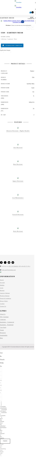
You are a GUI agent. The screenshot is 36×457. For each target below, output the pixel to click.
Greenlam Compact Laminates (4, 411)
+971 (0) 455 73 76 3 (24, 266)
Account (2, 282)
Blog (1, 338)
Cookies (2, 303)
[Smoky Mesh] (28, 27)
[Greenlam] (18, 2)
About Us (2, 314)
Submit (5, 441)
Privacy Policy (4, 301)
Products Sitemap (4, 296)
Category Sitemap (5, 293)
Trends (2, 330)
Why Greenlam (4, 317)
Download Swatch (14, 45)
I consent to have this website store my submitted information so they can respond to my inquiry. (3, 426)
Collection (3, 319)
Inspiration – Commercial (7, 322)
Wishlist (2, 285)
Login (1, 288)
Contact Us (3, 306)
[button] (3, 52)
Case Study (3, 327)
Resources (3, 333)
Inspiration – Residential (6, 325)
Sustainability (3, 335)
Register (2, 290)
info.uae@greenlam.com (9, 270)
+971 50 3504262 (13, 266)
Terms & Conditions (5, 298)
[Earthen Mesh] (18, 22)
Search (2, 280)
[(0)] (31, 12)
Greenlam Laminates (3, 407)
